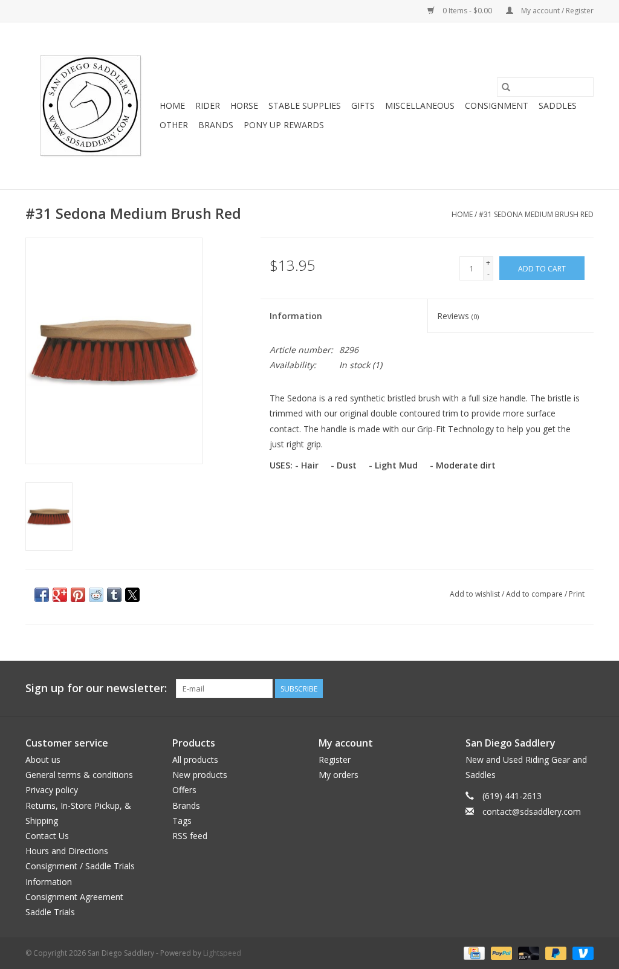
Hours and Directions (66, 851)
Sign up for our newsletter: (96, 688)
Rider (207, 105)
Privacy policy (51, 790)
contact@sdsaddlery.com (531, 811)
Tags (182, 820)
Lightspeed (222, 953)
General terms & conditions (79, 774)
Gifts (363, 105)
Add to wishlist (476, 594)
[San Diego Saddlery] (90, 106)
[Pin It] (78, 595)
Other (174, 125)
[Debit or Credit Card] (527, 952)
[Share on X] (132, 595)
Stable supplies (304, 105)
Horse (244, 105)
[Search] (506, 87)
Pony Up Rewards (284, 125)
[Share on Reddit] (96, 595)
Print (577, 594)
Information (296, 316)
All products (195, 759)
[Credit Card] (472, 952)
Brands (215, 125)
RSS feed (189, 835)
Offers (184, 790)
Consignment (496, 105)
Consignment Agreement (74, 897)
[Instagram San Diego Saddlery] (584, 688)
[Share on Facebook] (41, 595)
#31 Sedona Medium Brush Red (536, 214)
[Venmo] (581, 952)
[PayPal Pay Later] (554, 952)
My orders (338, 774)
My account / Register (556, 10)
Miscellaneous (420, 105)
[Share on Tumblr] (114, 595)
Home (172, 105)
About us (42, 759)
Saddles (558, 105)
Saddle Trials (50, 912)
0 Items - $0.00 (467, 10)
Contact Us (47, 835)
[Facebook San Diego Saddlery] (562, 688)
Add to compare (535, 594)
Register (335, 759)
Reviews (458, 316)
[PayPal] (500, 952)
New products (199, 774)
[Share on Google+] (60, 595)
